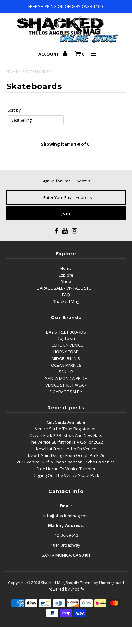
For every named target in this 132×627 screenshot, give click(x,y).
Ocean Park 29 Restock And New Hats (65, 435)
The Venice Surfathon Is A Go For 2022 (66, 442)
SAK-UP (66, 371)
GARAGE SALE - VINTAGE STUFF (66, 288)
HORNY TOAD (66, 352)
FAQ (66, 295)
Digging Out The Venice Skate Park (66, 475)
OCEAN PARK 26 (66, 365)
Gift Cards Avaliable (66, 422)
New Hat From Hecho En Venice (66, 449)
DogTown (66, 338)
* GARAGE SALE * (65, 392)
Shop (66, 281)
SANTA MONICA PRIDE (66, 378)
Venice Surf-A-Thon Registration (66, 428)
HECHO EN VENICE (66, 345)
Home (12, 71)
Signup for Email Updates (65, 181)
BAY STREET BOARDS (66, 332)
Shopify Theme (79, 582)
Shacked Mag (66, 301)
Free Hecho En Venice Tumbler (66, 468)
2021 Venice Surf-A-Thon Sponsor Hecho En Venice (66, 462)
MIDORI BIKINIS (66, 358)
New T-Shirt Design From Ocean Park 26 (66, 455)
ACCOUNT (49, 54)
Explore (66, 275)
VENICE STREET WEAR (65, 385)
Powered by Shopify (66, 589)
